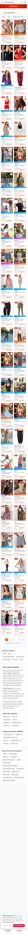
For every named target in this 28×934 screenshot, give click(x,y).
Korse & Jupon (20, 768)
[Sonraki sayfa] (23, 639)
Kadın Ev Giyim (20, 656)
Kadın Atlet (14, 756)
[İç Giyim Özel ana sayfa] (9, 2)
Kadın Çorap (6, 774)
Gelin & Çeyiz (15, 774)
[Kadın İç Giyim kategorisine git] (1, 12)
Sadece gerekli (7, 925)
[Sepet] (24, 2)
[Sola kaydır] (2, 17)
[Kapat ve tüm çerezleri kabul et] (24, 915)
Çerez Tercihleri (11, 920)
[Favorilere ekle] (11, 21)
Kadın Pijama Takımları (8, 768)
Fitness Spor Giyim (7, 777)
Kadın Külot (6, 756)
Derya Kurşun (17, 722)
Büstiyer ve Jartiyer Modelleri (10, 765)
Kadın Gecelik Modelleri (9, 759)
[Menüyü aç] (2, 2)
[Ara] (21, 2)
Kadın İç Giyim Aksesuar (9, 780)
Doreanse (7, 722)
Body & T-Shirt (15, 771)
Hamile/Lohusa (6, 762)
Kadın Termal (6, 771)
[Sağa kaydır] (25, 17)
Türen (14, 716)
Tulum (21, 659)
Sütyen (4, 754)
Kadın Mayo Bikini (19, 777)
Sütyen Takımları (13, 754)
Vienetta (7, 725)
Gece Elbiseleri (6, 659)
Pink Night (15, 725)
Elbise (3, 16)
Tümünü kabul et (18, 925)
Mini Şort (15, 659)
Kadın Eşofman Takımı (18, 16)
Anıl (15, 719)
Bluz (9, 16)
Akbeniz (6, 716)
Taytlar (19, 759)
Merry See (7, 719)
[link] (7, 34)
